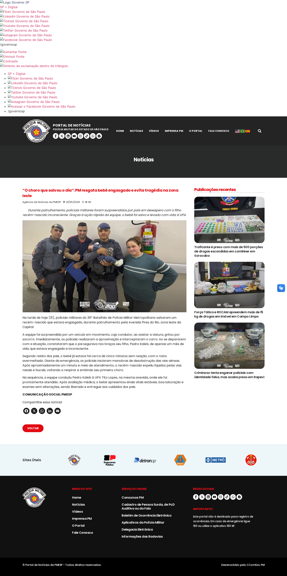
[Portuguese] (242, 131)
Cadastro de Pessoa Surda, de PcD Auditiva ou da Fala (148, 506)
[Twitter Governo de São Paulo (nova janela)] (143, 30)
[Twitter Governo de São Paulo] (147, 92)
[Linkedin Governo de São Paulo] (147, 83)
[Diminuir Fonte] (143, 56)
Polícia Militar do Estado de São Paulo (81, 129)
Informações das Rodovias (142, 536)
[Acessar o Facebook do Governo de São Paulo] (147, 106)
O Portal (195, 131)
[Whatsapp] (93, 136)
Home (120, 131)
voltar (33, 428)
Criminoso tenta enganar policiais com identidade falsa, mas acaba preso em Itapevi (229, 375)
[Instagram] (80, 136)
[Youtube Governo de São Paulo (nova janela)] (143, 25)
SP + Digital (9, 7)
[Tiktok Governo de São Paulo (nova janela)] (143, 21)
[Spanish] (247, 131)
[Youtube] (74, 136)
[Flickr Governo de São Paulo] (147, 78)
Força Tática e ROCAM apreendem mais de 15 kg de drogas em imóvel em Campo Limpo (228, 314)
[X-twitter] (62, 136)
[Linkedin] (68, 136)
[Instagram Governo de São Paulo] (143, 35)
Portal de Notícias (72, 125)
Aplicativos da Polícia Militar (143, 522)
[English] (237, 131)
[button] (259, 131)
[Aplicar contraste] (143, 61)
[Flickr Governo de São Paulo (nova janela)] (143, 11)
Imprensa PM (174, 131)
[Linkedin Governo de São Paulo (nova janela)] (143, 16)
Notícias (136, 131)
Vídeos (154, 131)
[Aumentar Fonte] (143, 52)
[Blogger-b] (99, 136)
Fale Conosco (218, 131)
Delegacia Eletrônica (137, 529)
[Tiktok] (87, 136)
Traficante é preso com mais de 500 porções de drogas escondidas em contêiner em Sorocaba (228, 251)
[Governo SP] (143, 2)
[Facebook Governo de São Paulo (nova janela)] (143, 39)
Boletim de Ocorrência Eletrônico (146, 515)
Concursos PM (133, 497)
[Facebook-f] (56, 136)
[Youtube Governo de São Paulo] (147, 97)
